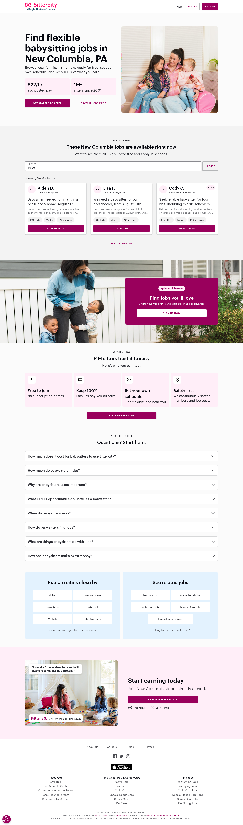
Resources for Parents (55, 794)
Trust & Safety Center (55, 786)
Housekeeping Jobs (170, 618)
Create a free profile (163, 699)
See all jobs (119, 243)
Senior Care (121, 799)
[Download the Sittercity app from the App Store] (121, 767)
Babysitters (121, 781)
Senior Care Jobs (190, 606)
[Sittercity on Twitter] (121, 756)
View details (56, 228)
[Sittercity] (41, 7)
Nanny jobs (150, 594)
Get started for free (47, 103)
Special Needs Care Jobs (187, 794)
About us (92, 746)
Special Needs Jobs (191, 594)
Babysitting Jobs (187, 781)
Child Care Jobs (188, 790)
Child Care (121, 790)
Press (150, 746)
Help (179, 6)
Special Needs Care (121, 794)
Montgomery (93, 618)
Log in (192, 6)
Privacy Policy (122, 815)
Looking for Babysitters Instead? (170, 630)
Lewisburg (52, 606)
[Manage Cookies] (6, 819)
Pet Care (121, 803)
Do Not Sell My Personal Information (163, 815)
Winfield (52, 618)
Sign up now (172, 313)
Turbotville (92, 606)
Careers (112, 746)
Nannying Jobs (187, 786)
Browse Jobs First (93, 103)
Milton (52, 594)
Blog (131, 746)
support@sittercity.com (180, 818)
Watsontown (93, 594)
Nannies (121, 786)
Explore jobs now (121, 415)
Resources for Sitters (55, 799)
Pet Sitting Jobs (150, 606)
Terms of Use (100, 815)
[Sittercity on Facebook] (115, 756)
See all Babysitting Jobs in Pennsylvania (72, 630)
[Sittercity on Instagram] (128, 756)
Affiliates (55, 781)
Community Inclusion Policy (55, 790)
